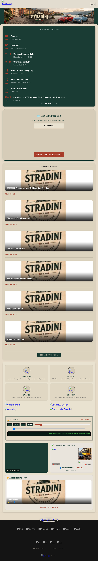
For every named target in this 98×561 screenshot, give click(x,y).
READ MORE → (11, 194)
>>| (23, 425)
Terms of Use (58, 548)
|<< (10, 425)
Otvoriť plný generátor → (49, 155)
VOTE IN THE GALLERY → (49, 507)
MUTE (30, 425)
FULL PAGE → (86, 420)
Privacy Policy (40, 548)
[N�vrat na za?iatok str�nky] (49, 520)
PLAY (16, 425)
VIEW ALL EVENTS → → (49, 103)
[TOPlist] (45, 555)
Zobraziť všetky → (49, 355)
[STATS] (54, 556)
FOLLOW (80, 468)
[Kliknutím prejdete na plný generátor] (49, 140)
